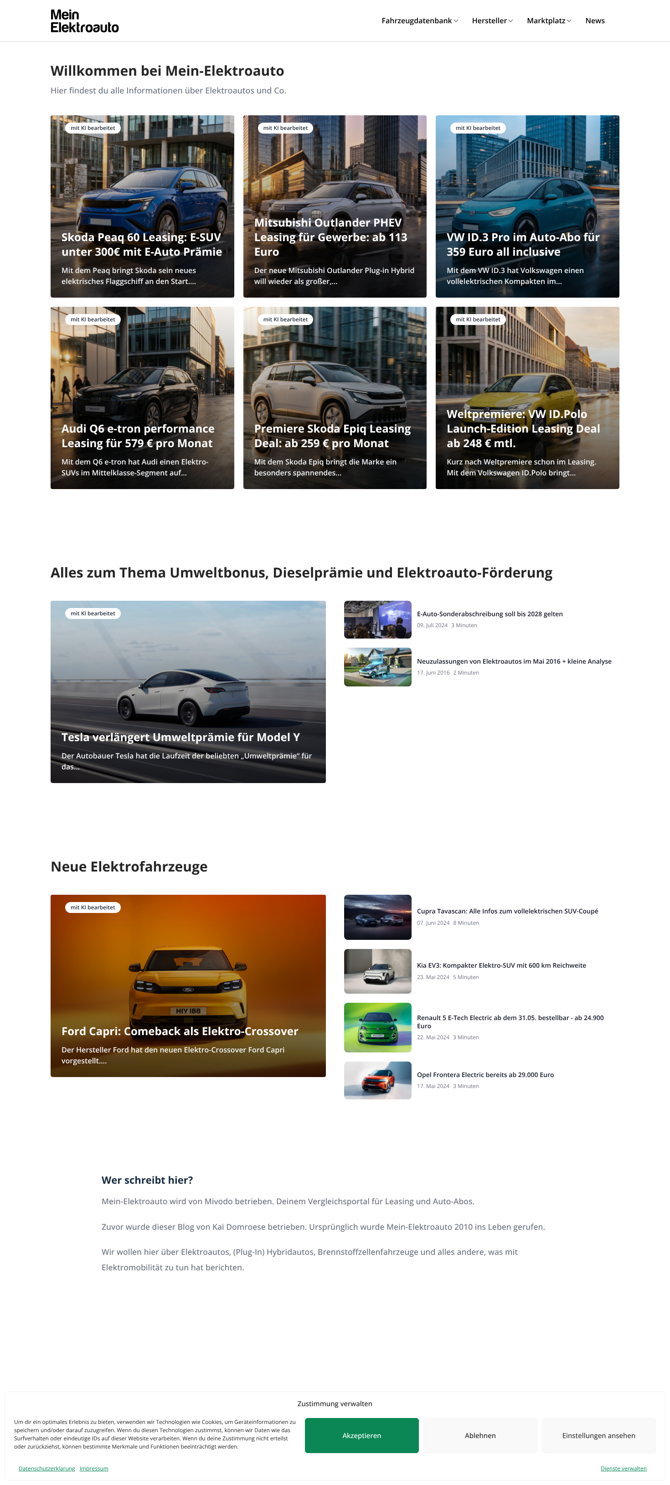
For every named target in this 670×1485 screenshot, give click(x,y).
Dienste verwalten (624, 1468)
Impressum (94, 1468)
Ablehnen (480, 1435)
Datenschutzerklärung (47, 1468)
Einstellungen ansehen (599, 1435)
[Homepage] (85, 20)
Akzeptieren (361, 1435)
